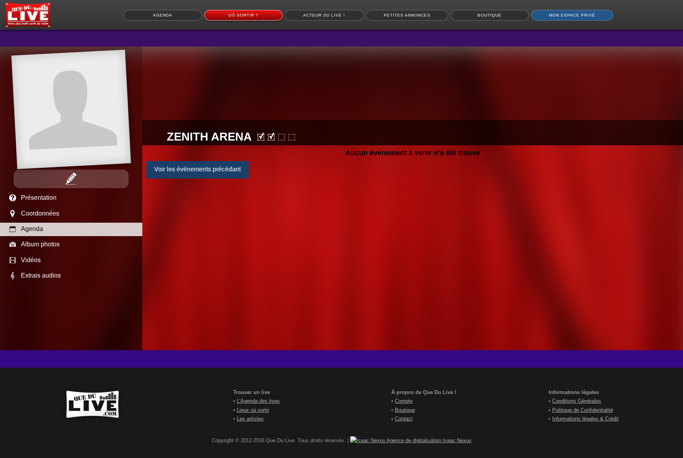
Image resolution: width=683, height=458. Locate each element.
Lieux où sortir (253, 410)
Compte (404, 401)
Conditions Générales (576, 401)
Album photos (40, 244)
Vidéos (31, 260)
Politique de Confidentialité (582, 410)
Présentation (39, 197)
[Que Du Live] (27, 15)
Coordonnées (40, 213)
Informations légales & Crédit (585, 419)
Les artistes (250, 419)
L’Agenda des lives (258, 401)
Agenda (32, 228)
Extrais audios (41, 275)
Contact (404, 419)
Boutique (405, 410)
